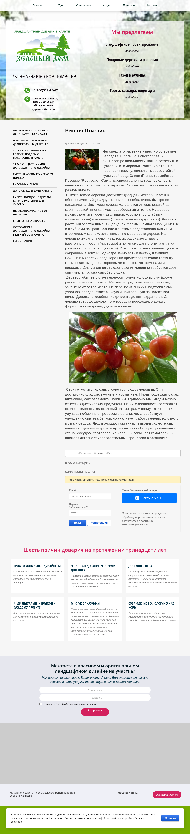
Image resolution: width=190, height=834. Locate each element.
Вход (77, 522)
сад (111, 453)
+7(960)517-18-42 (45, 90)
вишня (100, 453)
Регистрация (99, 522)
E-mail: (73, 490)
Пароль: (74, 504)
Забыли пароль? (78, 507)
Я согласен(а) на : (70, 704)
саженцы (86, 453)
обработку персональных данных (78, 704)
